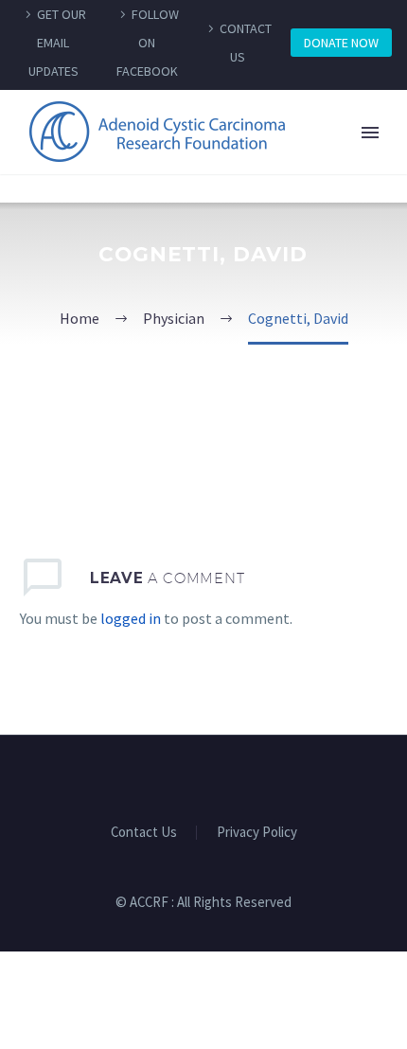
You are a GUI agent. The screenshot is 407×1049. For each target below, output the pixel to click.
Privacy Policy (257, 833)
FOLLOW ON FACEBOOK (148, 43)
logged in (130, 618)
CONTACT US (246, 42)
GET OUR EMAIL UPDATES (57, 43)
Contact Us (144, 833)
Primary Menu (370, 132)
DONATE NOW (341, 42)
